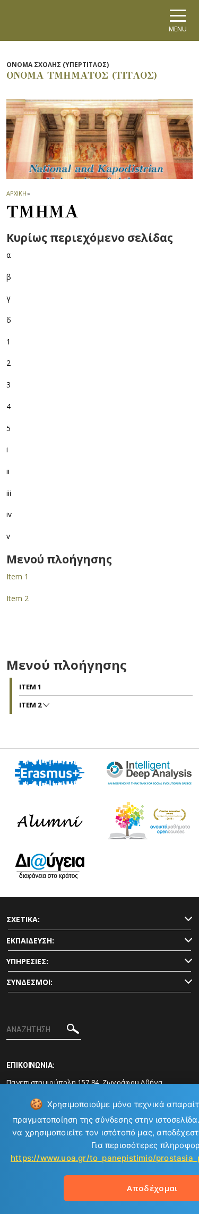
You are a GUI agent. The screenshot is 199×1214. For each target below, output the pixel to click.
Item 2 (17, 598)
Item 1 (17, 576)
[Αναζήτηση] (73, 1030)
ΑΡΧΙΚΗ (16, 193)
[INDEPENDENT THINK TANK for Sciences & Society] (149, 777)
